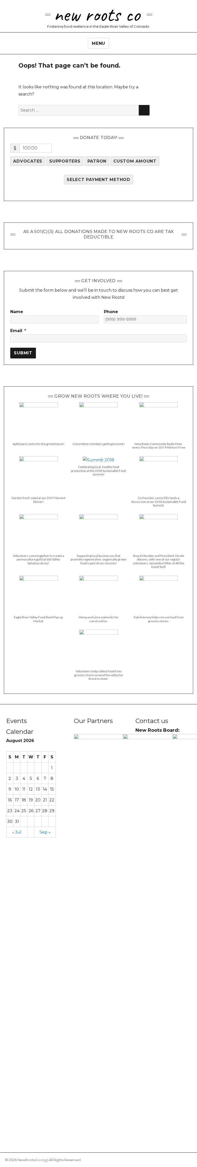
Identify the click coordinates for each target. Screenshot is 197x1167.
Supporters (65, 161)
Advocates (27, 161)
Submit (23, 353)
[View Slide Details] (98, 926)
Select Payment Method (98, 179)
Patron (97, 161)
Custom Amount (134, 161)
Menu (98, 43)
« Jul (17, 832)
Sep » (45, 832)
